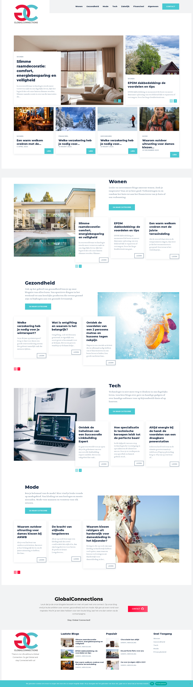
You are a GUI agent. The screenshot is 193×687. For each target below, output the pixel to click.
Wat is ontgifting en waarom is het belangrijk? (64, 326)
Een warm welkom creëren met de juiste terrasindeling (89, 663)
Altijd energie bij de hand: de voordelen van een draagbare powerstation (162, 434)
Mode (145, 136)
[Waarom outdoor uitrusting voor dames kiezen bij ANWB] (159, 119)
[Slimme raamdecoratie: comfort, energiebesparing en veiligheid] (68, 70)
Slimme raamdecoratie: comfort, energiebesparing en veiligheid (89, 641)
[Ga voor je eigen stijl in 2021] (112, 665)
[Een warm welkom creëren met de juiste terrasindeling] (33, 119)
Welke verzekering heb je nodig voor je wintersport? (28, 328)
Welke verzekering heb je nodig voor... (75, 142)
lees (49, 151)
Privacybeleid (161, 683)
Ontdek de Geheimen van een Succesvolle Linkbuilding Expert (90, 434)
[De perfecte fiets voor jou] (112, 653)
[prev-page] (115, 101)
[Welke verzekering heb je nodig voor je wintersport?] (75, 119)
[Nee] (190, 684)
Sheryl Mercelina (83, 646)
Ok (152, 683)
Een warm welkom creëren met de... (30, 142)
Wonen (20, 57)
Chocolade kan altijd (130, 639)
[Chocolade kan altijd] (112, 642)
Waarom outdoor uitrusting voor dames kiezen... (158, 144)
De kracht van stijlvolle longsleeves (62, 530)
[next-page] (119, 101)
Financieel (63, 136)
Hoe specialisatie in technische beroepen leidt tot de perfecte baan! (127, 433)
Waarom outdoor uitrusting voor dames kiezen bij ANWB (29, 532)
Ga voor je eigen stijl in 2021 (133, 662)
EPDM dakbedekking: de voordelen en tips (127, 227)
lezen (103, 260)
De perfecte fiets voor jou (132, 651)
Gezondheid (106, 136)
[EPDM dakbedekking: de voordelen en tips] (152, 70)
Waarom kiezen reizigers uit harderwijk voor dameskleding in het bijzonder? (98, 533)
